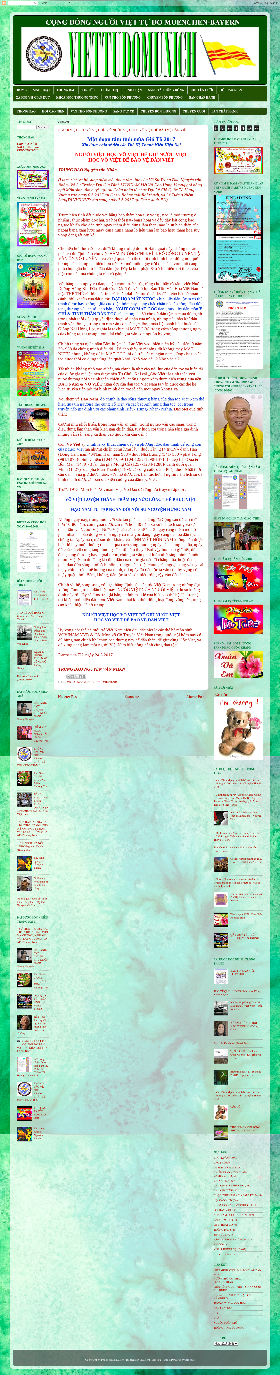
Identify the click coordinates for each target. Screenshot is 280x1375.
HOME (22, 90)
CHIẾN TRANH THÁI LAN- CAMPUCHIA (230, 1173)
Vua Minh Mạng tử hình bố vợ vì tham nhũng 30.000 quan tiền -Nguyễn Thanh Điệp (237, 783)
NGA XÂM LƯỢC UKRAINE (231, 1215)
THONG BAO (66, 90)
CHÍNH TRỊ (109, 90)
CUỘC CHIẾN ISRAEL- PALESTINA (236, 1195)
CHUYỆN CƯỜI (202, 90)
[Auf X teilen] (76, 677)
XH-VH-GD (110, 682)
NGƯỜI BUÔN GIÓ (225, 1322)
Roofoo (166, 1360)
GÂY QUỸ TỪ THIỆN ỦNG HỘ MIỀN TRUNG (40, 1002)
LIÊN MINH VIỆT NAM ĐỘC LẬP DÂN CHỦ (237, 1271)
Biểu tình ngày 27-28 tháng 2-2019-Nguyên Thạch (245, 1073)
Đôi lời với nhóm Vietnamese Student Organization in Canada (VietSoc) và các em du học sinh (237, 882)
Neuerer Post (68, 696)
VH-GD (218, 1244)
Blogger (189, 1360)
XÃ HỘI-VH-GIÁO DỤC (33, 97)
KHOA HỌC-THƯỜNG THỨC (77, 97)
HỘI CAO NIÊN (231, 90)
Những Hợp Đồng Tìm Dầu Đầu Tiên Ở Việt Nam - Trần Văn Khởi (246, 1006)
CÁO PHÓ (220, 1162)
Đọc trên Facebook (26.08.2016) (28, 677)
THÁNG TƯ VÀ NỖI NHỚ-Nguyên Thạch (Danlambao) (30, 846)
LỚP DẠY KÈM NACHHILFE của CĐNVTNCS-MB (28, 147)
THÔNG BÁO (26, 111)
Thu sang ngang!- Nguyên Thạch (39, 862)
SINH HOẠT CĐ (223, 1225)
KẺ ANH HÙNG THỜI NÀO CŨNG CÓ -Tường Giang (244, 1026)
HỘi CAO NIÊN (223, 1200)
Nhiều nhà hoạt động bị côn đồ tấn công (41, 883)
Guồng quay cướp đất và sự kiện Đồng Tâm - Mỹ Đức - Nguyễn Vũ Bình (32, 902)
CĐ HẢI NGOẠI (76, 682)
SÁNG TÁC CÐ (123, 111)
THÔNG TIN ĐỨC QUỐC (229, 1327)
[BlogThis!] (72, 677)
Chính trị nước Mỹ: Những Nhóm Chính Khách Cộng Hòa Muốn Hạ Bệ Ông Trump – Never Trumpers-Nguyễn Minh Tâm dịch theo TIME (237, 799)
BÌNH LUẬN (133, 90)
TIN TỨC (88, 90)
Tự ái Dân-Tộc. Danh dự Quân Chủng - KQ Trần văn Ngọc (246, 1054)
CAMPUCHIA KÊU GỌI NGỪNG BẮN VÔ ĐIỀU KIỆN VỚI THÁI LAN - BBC (33, 1046)
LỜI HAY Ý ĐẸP (223, 1210)
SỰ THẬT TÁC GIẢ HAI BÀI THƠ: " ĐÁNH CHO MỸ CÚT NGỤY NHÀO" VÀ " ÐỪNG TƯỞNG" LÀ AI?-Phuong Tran (32, 828)
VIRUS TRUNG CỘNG (227, 1249)
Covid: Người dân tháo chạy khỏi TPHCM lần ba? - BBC (246, 860)
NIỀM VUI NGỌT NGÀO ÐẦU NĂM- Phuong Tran (41, 733)
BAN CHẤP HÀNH (202, 97)
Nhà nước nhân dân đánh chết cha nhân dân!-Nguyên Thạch (246, 816)
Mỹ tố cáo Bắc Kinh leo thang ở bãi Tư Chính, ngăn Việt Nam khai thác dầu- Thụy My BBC (236, 836)
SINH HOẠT (41, 90)
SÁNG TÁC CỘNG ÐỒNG (166, 90)
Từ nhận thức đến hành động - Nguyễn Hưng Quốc (235, 848)
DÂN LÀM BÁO (223, 1308)
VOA (216, 1318)
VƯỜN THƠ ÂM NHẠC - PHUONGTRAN (228, 1280)
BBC (216, 1313)
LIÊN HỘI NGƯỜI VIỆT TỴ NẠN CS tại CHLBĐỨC (237, 1288)
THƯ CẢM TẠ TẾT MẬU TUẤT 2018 (41, 1113)
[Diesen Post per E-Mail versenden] (68, 677)
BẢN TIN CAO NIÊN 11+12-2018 (41, 595)
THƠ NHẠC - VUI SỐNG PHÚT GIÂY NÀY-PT (245, 1128)
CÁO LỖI (220, 695)
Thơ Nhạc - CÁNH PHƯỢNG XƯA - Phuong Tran (41, 779)
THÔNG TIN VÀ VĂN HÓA (230, 1303)
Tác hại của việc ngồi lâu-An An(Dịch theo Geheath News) (246, 897)
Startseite (132, 696)
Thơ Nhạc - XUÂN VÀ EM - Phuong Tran (246, 915)
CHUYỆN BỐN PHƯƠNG (165, 97)
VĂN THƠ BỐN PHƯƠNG (123, 97)
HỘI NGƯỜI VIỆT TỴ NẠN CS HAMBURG (232, 1296)
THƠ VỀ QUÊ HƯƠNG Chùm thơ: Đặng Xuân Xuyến (30, 616)
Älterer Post (195, 696)
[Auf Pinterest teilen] (84, 677)
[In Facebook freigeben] (80, 677)
